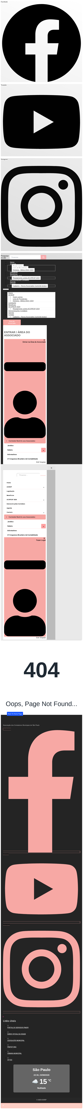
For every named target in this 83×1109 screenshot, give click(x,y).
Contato (13, 284)
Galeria (10, 450)
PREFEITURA (11, 1047)
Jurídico (10, 445)
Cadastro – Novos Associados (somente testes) (30, 286)
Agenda (9, 508)
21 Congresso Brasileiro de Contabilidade (22, 459)
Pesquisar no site (5, 257)
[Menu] (51, 468)
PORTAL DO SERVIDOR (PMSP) (18, 1027)
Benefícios (10, 495)
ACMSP (13, 264)
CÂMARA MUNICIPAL (14, 1053)
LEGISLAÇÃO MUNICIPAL (15, 1040)
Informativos (12, 454)
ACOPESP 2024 (16, 276)
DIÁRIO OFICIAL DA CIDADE (16, 1034)
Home (9, 483)
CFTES (9, 1060)
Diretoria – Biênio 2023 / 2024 (23, 270)
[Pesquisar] (43, 257)
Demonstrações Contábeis (19, 280)
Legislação (10, 491)
